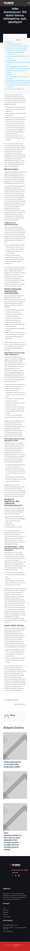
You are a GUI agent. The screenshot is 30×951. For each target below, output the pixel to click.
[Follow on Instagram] (15, 875)
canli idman (9, 74)
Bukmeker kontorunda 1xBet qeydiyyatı (16, 48)
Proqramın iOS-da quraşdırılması (15, 89)
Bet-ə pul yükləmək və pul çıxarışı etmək (17, 66)
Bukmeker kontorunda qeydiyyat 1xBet (16, 50)
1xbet (5, 346)
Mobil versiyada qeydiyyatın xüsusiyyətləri (17, 46)
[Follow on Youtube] (19, 875)
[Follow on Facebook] (12, 875)
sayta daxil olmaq (11, 60)
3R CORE (16, 945)
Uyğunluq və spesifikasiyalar (14, 44)
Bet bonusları (10, 42)
